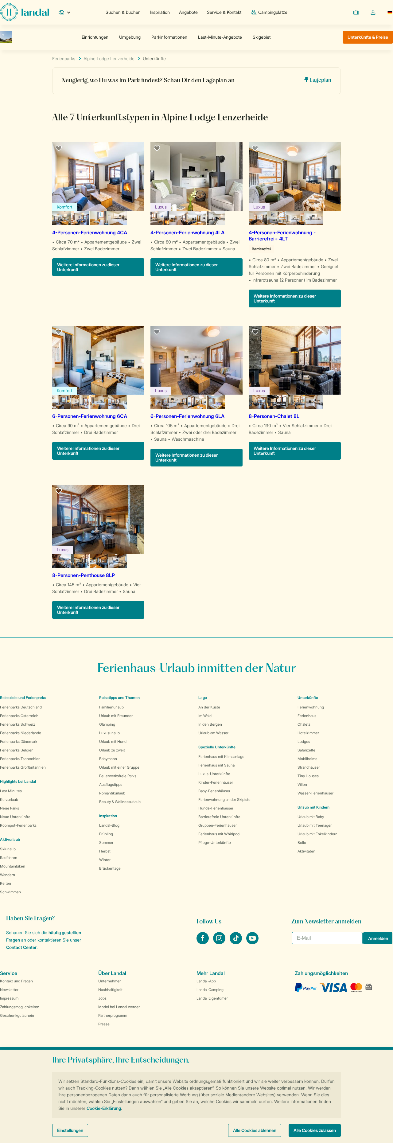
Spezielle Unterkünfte (216, 747)
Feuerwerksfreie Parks (117, 776)
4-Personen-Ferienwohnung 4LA (187, 232)
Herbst (105, 851)
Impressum (9, 998)
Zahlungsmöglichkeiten (19, 1007)
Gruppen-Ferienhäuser (217, 825)
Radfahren (8, 857)
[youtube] (252, 942)
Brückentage (110, 868)
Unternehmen (110, 981)
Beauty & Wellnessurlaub (120, 801)
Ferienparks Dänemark (18, 741)
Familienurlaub (111, 707)
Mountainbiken (12, 866)
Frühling (106, 834)
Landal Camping (210, 989)
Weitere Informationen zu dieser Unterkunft (88, 267)
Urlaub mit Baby (311, 816)
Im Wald (205, 715)
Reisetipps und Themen (119, 697)
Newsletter (9, 989)
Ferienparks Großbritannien (23, 767)
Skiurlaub (8, 849)
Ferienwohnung (311, 707)
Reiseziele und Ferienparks (23, 697)
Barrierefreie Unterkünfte (219, 816)
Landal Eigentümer (212, 998)
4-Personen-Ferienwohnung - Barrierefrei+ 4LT (282, 235)
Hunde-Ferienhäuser (215, 808)
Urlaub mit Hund (112, 741)
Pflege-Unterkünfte (214, 842)
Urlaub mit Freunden (116, 715)
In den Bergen (210, 724)
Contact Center (21, 947)
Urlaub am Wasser (213, 733)
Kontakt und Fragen (16, 981)
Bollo (302, 842)
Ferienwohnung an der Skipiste (224, 799)
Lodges (304, 741)
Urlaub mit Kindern (313, 807)
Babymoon (108, 758)
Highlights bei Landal (18, 781)
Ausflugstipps (110, 784)
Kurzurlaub (9, 799)
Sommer (106, 842)
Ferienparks (63, 58)
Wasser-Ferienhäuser (315, 793)
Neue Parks (9, 808)
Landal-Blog (109, 825)
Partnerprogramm (112, 1015)
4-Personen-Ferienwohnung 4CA (89, 232)
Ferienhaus (307, 715)
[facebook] (203, 942)
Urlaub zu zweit (112, 750)
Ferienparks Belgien (16, 750)
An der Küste (209, 707)
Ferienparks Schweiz (17, 724)
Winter (105, 859)
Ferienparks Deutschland (21, 707)
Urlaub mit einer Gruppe (119, 767)
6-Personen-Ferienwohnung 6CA (89, 416)
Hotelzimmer (308, 733)
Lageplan (320, 80)
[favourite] (59, 148)
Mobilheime (307, 758)
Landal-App (206, 981)
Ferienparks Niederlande (20, 733)
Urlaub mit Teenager (315, 825)
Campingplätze (272, 12)
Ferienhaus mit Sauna (216, 765)
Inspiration (160, 12)
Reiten (5, 883)
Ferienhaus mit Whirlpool (219, 834)
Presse (104, 1024)
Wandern (7, 874)
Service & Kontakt (224, 12)
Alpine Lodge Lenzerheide (109, 58)
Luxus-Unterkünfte (214, 773)
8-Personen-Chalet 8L (274, 416)
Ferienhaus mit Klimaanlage (221, 756)
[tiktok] (236, 942)
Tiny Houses (308, 776)
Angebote (188, 12)
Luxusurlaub (109, 733)
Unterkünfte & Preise (368, 37)
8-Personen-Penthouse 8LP (83, 575)
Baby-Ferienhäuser (214, 791)
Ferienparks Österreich (19, 715)
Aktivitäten (306, 851)
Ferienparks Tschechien (20, 758)
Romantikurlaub (112, 793)
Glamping (107, 724)
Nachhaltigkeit (110, 989)
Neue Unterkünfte (15, 816)
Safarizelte (306, 750)
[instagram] (220, 942)
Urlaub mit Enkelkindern (317, 834)
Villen (302, 784)
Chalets (304, 724)
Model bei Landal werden (119, 1007)
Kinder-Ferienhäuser (215, 782)
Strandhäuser (309, 767)
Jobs (102, 998)
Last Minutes (11, 791)
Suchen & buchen (123, 12)
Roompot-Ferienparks (18, 825)
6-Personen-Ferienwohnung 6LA (187, 416)
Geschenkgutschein (17, 1015)
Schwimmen (10, 892)
